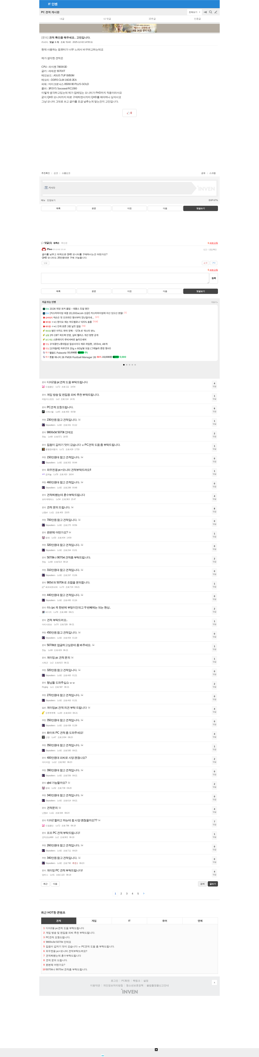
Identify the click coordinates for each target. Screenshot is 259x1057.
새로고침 (213, 243)
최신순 (64, 243)
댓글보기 (200, 291)
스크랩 (212, 173)
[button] (124, 364)
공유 (203, 173)
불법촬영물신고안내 (158, 985)
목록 (58, 208)
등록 (214, 278)
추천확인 (45, 173)
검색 (202, 884)
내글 (62, 18)
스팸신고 (66, 173)
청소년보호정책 (134, 985)
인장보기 (51, 200)
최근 (45, 884)
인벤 (54, 4)
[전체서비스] (215, 4)
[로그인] (209, 4)
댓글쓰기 (200, 208)
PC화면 (125, 980)
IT (49, 4)
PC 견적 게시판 (50, 12)
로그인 (114, 980)
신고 (56, 173)
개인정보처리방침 (113, 985)
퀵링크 (136, 980)
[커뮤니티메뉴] (43, 4)
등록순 (56, 243)
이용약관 (95, 985)
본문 (94, 208)
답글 (45, 263)
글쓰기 (216, 12)
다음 (165, 208)
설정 (145, 980)
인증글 (197, 18)
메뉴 (43, 200)
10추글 (152, 18)
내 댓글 (107, 18)
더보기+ (214, 302)
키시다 (44, 42)
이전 (129, 208)
